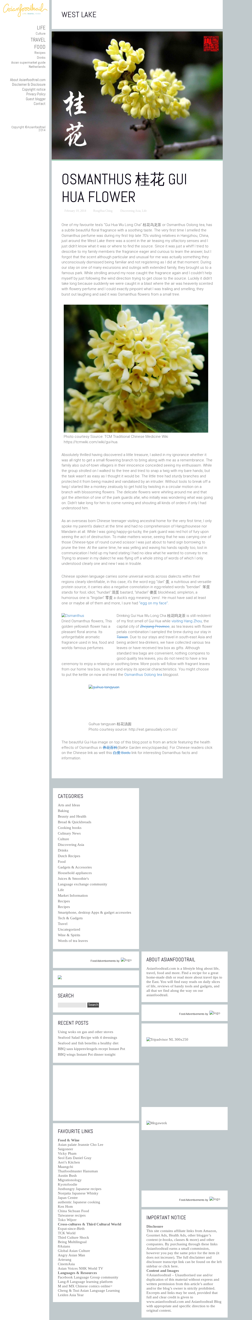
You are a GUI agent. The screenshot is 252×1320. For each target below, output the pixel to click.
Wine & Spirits (69, 935)
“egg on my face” (153, 603)
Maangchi (65, 1167)
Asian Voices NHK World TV (80, 1268)
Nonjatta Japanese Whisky (78, 1193)
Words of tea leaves (73, 941)
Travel (38, 39)
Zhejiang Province (155, 626)
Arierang (64, 1260)
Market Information (73, 895)
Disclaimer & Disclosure (29, 84)
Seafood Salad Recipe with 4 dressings (87, 1037)
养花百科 (110, 747)
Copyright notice (34, 89)
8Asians (64, 1246)
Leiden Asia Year (71, 1295)
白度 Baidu (121, 753)
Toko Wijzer (67, 1220)
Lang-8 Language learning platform (85, 1282)
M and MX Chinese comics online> (85, 1286)
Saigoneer (65, 1149)
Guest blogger (36, 99)
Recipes (40, 52)
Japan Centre (68, 1198)
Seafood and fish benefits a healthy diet (88, 1043)
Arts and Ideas (69, 805)
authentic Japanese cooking (79, 1202)
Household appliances (75, 873)
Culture (41, 33)
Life (41, 27)
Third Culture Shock (73, 1237)
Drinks (41, 57)
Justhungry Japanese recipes (79, 1189)
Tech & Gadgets (70, 918)
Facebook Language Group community (88, 1277)
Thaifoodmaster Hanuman (78, 1171)
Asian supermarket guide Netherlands (28, 64)
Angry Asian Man (71, 1255)
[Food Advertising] (60, 978)
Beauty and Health (72, 816)
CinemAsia (66, 1264)
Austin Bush (67, 1176)
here (174, 1266)
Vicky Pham (67, 1153)
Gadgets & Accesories (75, 867)
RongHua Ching (102, 211)
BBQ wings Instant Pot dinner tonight (86, 1054)
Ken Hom (65, 1206)
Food (40, 46)
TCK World (67, 1233)
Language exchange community (82, 884)
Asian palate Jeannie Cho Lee (80, 1145)
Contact (40, 103)
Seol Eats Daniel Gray (75, 1158)
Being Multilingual (72, 1242)
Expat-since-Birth (71, 1229)
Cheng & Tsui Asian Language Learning (89, 1290)
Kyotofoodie (67, 1184)
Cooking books (69, 828)
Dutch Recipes (69, 856)
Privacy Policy (36, 94)
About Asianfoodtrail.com (28, 79)
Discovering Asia (130, 211)
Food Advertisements (103, 960)
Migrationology (70, 1180)
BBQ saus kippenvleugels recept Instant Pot (91, 1049)
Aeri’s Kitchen (69, 1162)
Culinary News (69, 833)
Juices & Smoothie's (73, 878)
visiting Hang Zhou (187, 621)
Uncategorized (69, 929)
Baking (63, 811)
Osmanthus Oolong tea (143, 674)
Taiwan (122, 637)
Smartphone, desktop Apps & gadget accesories (94, 912)
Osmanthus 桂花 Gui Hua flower (124, 188)
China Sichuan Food (73, 1211)
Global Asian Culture (74, 1251)
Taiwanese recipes (72, 1215)
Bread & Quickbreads (74, 822)
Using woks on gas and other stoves (85, 1032)
